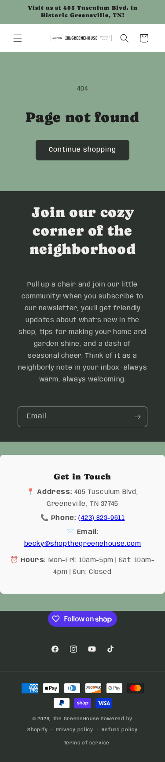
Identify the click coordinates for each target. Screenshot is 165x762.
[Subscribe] (137, 416)
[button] (17, 38)
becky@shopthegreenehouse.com (82, 544)
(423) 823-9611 (101, 518)
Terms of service (87, 743)
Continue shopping (82, 149)
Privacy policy (74, 730)
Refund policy (120, 730)
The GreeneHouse (76, 719)
